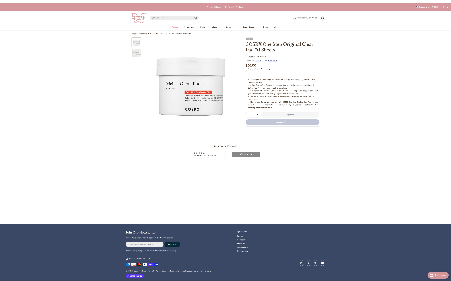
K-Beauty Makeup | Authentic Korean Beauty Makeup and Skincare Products (162, 271)
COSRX (258, 60)
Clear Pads (272, 60)
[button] (251, 57)
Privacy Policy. (171, 251)
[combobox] (174, 18)
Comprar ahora (282, 122)
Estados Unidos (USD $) (428, 7)
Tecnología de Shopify (202, 271)
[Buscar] (195, 17)
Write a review (246, 154)
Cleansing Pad (145, 34)
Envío (248, 69)
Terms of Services (156, 251)
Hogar (134, 34)
